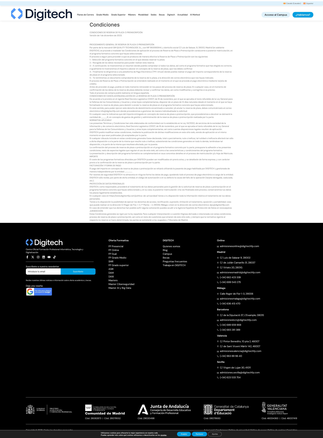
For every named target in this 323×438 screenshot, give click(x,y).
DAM (111, 272)
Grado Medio (102, 14)
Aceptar (184, 434)
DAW (111, 276)
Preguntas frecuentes (175, 261)
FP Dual (113, 253)
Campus (167, 253)
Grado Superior (118, 14)
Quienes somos (171, 246)
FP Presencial (116, 246)
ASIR (111, 269)
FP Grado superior (119, 265)
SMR (111, 261)
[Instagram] (38, 257)
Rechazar (199, 434)
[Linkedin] (43, 257)
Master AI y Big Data (120, 288)
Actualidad (182, 14)
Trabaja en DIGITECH (174, 265)
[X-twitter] (32, 257)
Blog (165, 250)
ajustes (163, 435)
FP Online (114, 250)
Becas (162, 14)
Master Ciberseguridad (121, 284)
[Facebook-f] (27, 257)
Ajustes (215, 434)
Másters (132, 14)
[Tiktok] (54, 257)
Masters (113, 280)
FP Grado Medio (117, 257)
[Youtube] (49, 257)
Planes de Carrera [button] (85, 14)
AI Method (195, 14)
